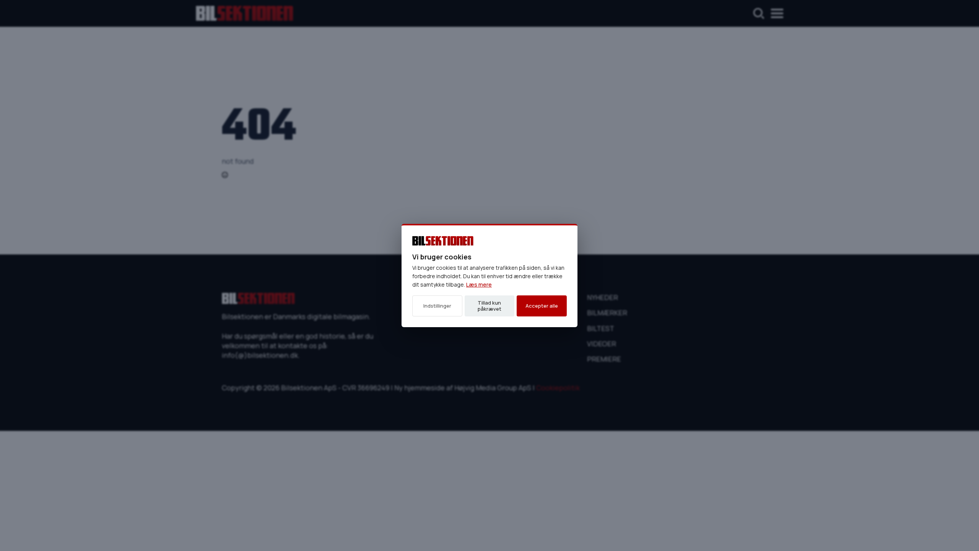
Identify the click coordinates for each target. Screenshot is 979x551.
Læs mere (479, 284)
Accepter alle (541, 305)
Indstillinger (437, 305)
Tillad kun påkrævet (489, 305)
